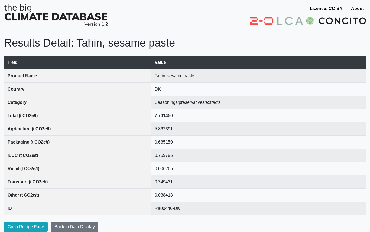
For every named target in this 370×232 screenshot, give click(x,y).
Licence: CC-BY (326, 8)
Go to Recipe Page (26, 226)
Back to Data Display (74, 226)
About (357, 8)
